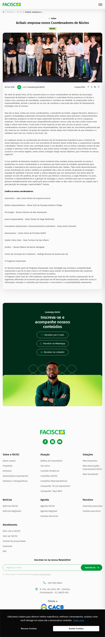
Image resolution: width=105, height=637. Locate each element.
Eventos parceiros (91, 511)
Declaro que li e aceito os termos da (28, 574)
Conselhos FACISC (49, 476)
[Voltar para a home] (3, 12)
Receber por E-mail (54, 335)
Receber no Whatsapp (54, 343)
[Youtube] (59, 441)
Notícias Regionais (12, 511)
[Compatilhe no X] (91, 87)
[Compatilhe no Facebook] (88, 87)
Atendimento (10, 524)
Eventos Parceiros (49, 516)
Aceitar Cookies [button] (76, 628)
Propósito (7, 466)
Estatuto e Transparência (15, 481)
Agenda (44, 499)
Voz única (45, 466)
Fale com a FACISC (12, 531)
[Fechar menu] (100, 5)
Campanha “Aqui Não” (51, 491)
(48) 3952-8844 (55, 583)
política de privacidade (42, 574)
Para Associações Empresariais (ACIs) (92, 467)
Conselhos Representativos (53, 481)
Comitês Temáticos (49, 471)
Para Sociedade (90, 474)
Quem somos (9, 460)
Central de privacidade (14, 541)
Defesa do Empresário (51, 460)
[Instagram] (52, 441)
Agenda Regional (48, 511)
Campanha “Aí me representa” (55, 486)
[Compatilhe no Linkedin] (95, 87)
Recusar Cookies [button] (29, 628)
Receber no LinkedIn (54, 352)
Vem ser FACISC (10, 536)
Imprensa (7, 546)
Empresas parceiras (92, 506)
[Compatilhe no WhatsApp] (98, 87)
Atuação (45, 454)
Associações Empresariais (15, 476)
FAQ (4, 551)
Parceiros (88, 499)
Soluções (88, 454)
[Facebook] (45, 441)
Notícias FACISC (10, 506)
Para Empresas (90, 460)
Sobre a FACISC (11, 454)
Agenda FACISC (47, 506)
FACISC (19, 12)
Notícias (10, 12)
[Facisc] (12, 4)
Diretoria (7, 471)
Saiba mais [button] (78, 620)
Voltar (53, 18)
